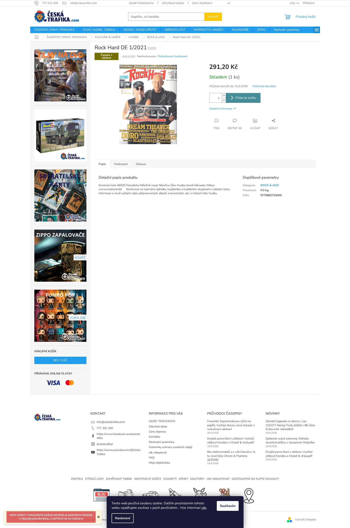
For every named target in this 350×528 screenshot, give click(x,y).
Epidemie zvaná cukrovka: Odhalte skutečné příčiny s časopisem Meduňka (290, 440)
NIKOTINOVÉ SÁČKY (147, 479)
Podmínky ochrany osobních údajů (170, 447)
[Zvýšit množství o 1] (224, 95)
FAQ (151, 458)
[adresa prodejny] (248, 495)
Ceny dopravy (202, 3)
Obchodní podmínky (161, 442)
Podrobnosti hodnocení (172, 56)
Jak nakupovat (158, 452)
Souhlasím (228, 506)
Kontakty (154, 437)
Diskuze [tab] (141, 164)
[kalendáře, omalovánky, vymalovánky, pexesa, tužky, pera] (224, 495)
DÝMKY (183, 479)
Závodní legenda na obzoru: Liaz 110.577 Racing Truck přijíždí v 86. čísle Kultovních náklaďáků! (290, 425)
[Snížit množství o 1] (224, 100)
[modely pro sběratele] (150, 495)
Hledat (213, 17)
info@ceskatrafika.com (111, 422)
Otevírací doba (173, 3)
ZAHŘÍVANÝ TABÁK (119, 479)
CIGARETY (170, 479)
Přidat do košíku (246, 98)
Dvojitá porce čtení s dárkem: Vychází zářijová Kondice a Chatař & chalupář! (230, 440)
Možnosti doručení (264, 86)
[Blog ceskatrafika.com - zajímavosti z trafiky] (101, 495)
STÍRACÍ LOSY (94, 479)
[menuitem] (54, 30)
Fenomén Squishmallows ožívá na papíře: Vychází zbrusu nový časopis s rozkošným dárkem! (231, 425)
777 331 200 (105, 428)
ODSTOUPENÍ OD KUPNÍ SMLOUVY (255, 479)
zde (203, 508)
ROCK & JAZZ (270, 185)
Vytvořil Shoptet (305, 519)
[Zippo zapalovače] (126, 495)
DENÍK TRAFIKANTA (141, 3)
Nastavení (122, 518)
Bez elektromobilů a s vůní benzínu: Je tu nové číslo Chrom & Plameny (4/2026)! (231, 456)
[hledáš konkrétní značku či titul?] (175, 495)
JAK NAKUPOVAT (218, 479)
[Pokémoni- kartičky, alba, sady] (199, 495)
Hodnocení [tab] (121, 164)
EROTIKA (77, 479)
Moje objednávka (159, 463)
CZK (293, 3)
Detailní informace (220, 109)
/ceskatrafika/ (105, 444)
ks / (60, 360)
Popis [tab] (102, 164)
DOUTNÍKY (197, 479)
